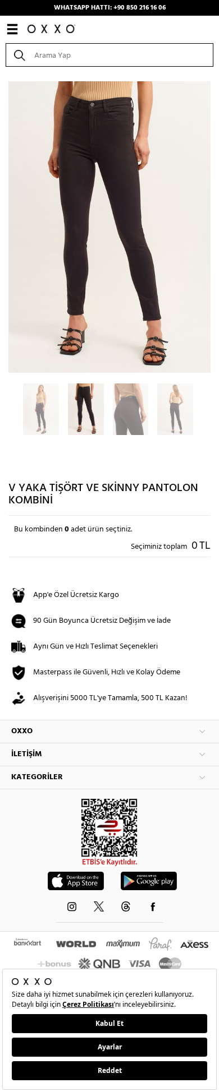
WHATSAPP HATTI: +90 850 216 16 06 (110, 7)
